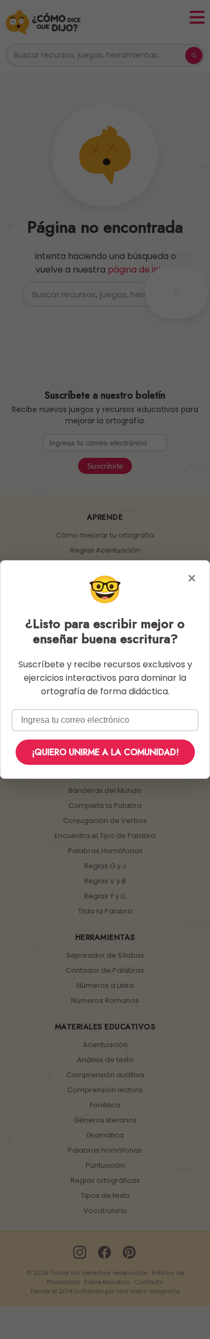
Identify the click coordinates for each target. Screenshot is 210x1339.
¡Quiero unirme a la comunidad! (105, 752)
